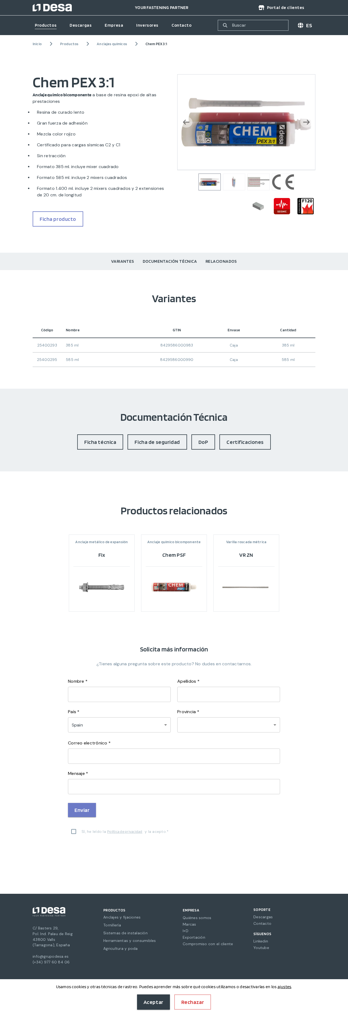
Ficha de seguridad (157, 442)
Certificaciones (245, 442)
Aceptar (153, 1002)
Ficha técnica (100, 442)
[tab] (122, 261)
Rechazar (192, 1002)
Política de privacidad (124, 831)
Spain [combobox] (77, 725)
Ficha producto (58, 219)
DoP (203, 442)
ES (309, 25)
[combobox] (228, 724)
